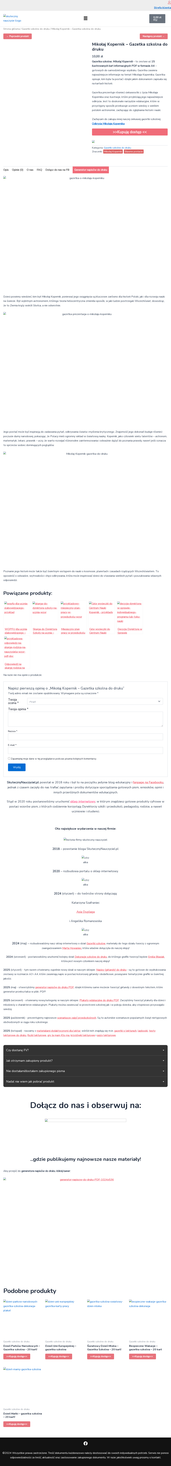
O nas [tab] (30, 170)
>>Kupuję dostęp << (130, 132)
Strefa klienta (162, 7)
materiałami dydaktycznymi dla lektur (58, 1031)
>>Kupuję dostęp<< (16, 1356)
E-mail (12, 745)
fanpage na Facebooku (148, 782)
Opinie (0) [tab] (17, 170)
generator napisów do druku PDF (54, 987)
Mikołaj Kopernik (113, 151)
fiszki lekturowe (36, 1035)
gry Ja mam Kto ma (58, 1035)
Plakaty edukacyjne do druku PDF (99, 1000)
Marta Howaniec (71, 948)
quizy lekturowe (106, 1035)
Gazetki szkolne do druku (36, 28)
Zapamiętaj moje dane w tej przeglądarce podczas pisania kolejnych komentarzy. (54, 758)
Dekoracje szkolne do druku (91, 957)
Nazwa (12, 731)
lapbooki (143, 1031)
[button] (85, 18)
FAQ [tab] (39, 170)
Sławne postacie (134, 151)
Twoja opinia (18, 709)
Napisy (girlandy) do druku (111, 970)
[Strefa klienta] (169, 2)
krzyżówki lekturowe (83, 1035)
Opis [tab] (6, 170)
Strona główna (11, 28)
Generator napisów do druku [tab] (90, 170)
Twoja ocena (13, 701)
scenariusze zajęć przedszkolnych (76, 1018)
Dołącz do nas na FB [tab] (57, 170)
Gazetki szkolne (96, 943)
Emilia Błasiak (156, 957)
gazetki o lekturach (125, 1031)
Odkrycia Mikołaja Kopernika (108, 124)
